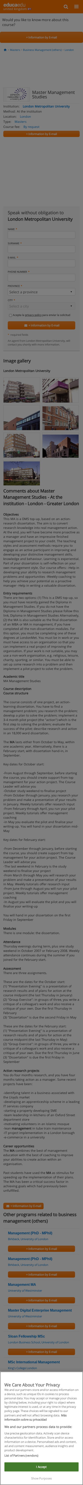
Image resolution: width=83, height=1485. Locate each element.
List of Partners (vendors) (21, 1455)
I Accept (41, 1467)
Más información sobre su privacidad (35, 1417)
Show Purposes (41, 1478)
